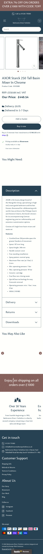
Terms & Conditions (9, 471)
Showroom (6, 490)
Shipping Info (6, 464)
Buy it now (21, 126)
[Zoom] (34, 66)
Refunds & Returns (8, 467)
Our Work (5, 493)
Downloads (12, 322)
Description (12, 190)
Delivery (11, 302)
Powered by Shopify (8, 549)
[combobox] (21, 29)
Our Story (5, 486)
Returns (10, 312)
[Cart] (39, 20)
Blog (3, 497)
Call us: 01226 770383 (23, 14)
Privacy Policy (6, 474)
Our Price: (9, 97)
